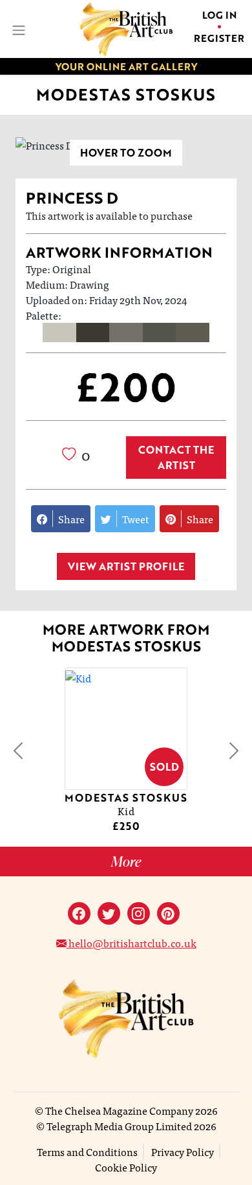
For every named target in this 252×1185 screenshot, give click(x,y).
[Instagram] (138, 913)
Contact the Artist (176, 457)
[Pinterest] (168, 913)
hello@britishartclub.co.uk (131, 942)
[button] (18, 750)
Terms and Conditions (87, 1151)
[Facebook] (79, 913)
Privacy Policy (182, 1151)
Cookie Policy (126, 1167)
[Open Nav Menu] (17, 28)
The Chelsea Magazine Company (119, 1110)
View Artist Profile (126, 566)
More (126, 861)
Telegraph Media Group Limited (119, 1125)
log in (219, 15)
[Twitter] (109, 913)
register (219, 38)
